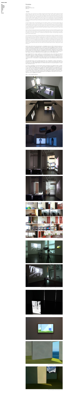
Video (2, 8)
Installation (3, 6)
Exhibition (2, 5)
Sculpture (2, 7)
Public (2, 9)
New (2, 4)
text (1, 10)
